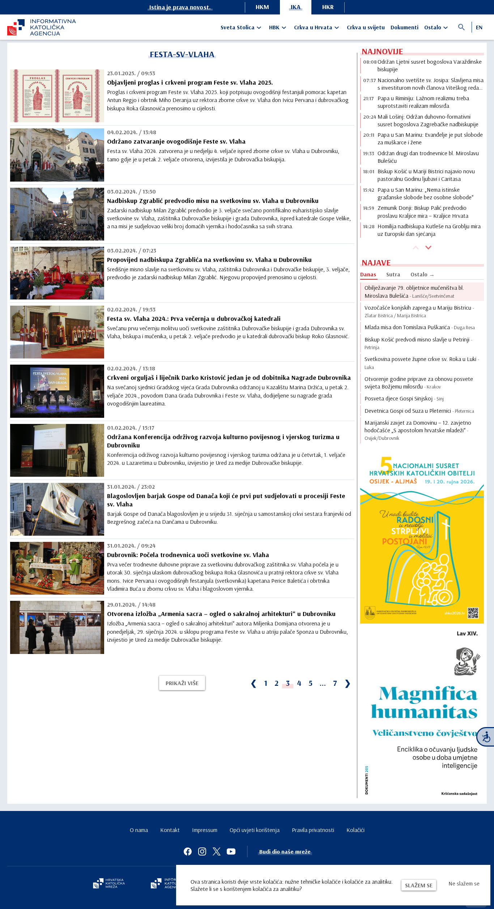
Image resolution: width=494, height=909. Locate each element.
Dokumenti (404, 27)
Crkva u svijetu (366, 27)
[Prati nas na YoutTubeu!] (231, 851)
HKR (328, 7)
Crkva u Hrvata (313, 27)
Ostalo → (422, 274)
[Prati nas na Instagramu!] (202, 851)
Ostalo (432, 27)
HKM (262, 7)
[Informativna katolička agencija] (172, 884)
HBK (274, 27)
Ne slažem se (464, 883)
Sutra (393, 274)
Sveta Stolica (238, 27)
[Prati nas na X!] (216, 851)
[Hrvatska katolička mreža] (109, 884)
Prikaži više (182, 683)
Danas (368, 274)
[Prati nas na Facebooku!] (187, 851)
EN (479, 27)
